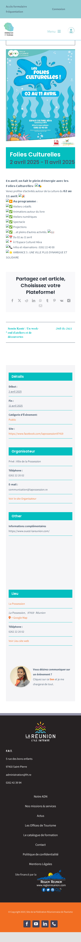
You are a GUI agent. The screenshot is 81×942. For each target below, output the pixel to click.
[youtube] (36, 923)
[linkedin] (45, 923)
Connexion (58, 9)
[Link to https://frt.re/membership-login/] (71, 30)
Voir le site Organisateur (22, 498)
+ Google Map (19, 617)
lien (52, 679)
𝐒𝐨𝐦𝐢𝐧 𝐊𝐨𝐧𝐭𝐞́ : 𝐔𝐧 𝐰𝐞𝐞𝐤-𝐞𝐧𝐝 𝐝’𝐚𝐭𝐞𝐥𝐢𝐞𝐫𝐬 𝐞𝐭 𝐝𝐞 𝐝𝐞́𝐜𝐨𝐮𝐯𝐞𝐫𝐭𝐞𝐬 (23, 332)
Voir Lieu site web (19, 641)
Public (12, 419)
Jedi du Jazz (64, 328)
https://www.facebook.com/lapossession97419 (36, 433)
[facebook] (26, 923)
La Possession (17, 603)
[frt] (9, 23)
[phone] (54, 923)
